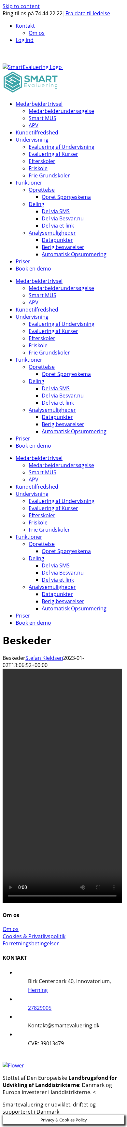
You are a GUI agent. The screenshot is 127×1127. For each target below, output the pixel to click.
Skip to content (21, 6)
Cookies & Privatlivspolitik (34, 936)
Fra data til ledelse (87, 13)
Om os (11, 929)
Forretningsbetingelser (31, 943)
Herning (38, 990)
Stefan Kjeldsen (44, 657)
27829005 (39, 1007)
